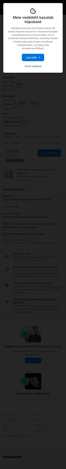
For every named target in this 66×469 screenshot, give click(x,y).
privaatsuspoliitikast (32, 48)
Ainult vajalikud (33, 66)
